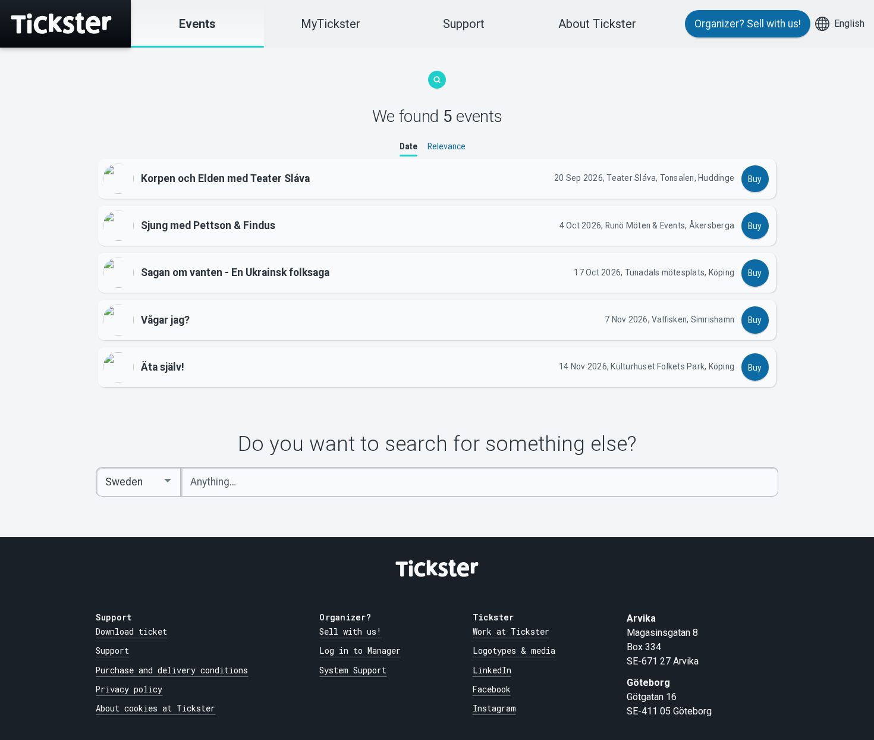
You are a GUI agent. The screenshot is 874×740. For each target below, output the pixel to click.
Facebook (492, 689)
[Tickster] (65, 24)
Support (464, 24)
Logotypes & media (514, 650)
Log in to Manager (360, 650)
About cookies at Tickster (155, 708)
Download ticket (131, 631)
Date (408, 147)
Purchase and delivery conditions (172, 670)
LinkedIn (492, 670)
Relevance (446, 147)
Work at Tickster (511, 631)
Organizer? (747, 24)
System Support (352, 670)
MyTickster (330, 24)
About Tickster (597, 24)
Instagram (494, 708)
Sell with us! (350, 631)
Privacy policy (129, 689)
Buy (755, 179)
